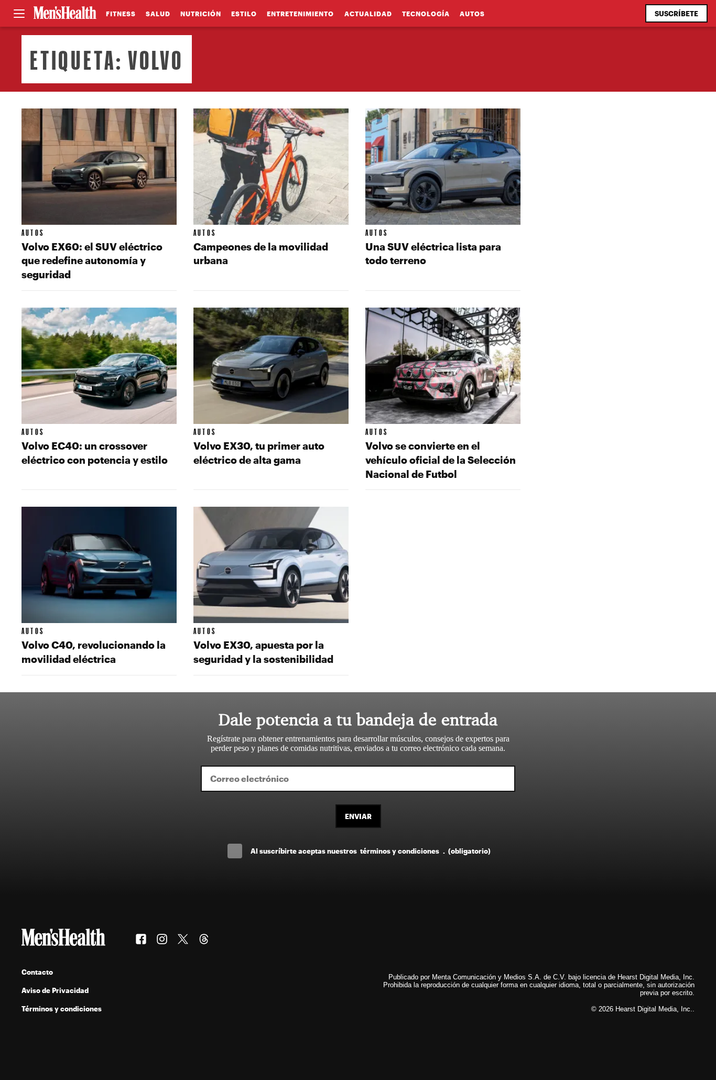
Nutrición (200, 13)
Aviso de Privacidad (55, 990)
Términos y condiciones (61, 1008)
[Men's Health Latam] (65, 13)
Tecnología (426, 13)
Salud (158, 13)
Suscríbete (676, 13)
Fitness (121, 13)
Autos (472, 13)
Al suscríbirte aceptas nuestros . (371, 851)
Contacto (37, 972)
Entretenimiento (300, 13)
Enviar (358, 816)
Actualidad (368, 13)
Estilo (244, 13)
